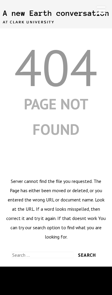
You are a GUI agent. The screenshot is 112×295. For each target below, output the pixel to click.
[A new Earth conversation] (56, 25)
